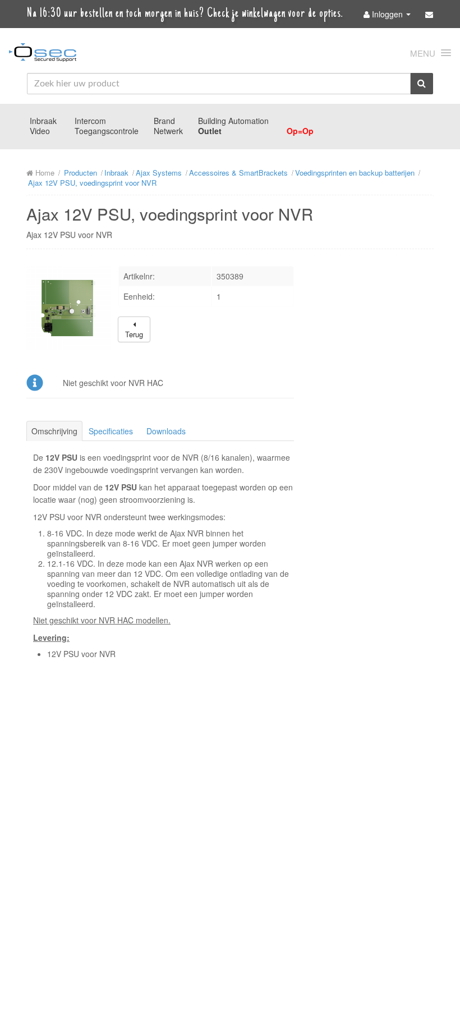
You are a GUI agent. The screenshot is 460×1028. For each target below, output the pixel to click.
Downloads (166, 431)
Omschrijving (54, 431)
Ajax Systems (159, 172)
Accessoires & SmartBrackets (238, 172)
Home (43, 172)
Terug (134, 334)
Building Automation (233, 121)
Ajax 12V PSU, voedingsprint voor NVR (92, 182)
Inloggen (387, 14)
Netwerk (168, 131)
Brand (164, 121)
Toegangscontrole (107, 131)
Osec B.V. (42, 54)
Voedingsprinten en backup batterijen (355, 172)
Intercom (90, 121)
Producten (80, 172)
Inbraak (43, 121)
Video (40, 131)
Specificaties (111, 431)
